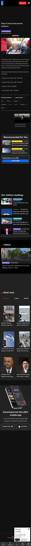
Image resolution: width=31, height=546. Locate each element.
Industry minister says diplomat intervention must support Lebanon (21, 232)
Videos (7, 245)
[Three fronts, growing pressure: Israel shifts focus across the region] (7, 341)
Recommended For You (16, 137)
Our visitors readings (12, 195)
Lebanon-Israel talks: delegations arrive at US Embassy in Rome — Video (15, 267)
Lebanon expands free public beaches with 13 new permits (23, 324)
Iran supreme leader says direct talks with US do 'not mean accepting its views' (21, 223)
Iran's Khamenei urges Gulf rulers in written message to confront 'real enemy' (23, 376)
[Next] (29, 258)
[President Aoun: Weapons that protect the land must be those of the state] (7, 367)
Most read (8, 293)
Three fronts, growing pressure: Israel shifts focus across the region (20, 152)
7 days (16, 298)
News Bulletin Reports (17, 141)
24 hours (6, 298)
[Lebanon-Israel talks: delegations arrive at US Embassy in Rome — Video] (16, 258)
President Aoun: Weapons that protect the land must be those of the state (7, 376)
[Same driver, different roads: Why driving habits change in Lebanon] (23, 341)
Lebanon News (17, 229)
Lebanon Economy (18, 199)
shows (22, 544)
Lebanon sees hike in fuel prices (20, 204)
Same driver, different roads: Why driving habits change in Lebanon (20, 144)
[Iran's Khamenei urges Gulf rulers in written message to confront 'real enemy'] (23, 367)
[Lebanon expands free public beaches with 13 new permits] (23, 316)
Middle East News (17, 218)
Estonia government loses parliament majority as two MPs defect (21, 213)
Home (3, 544)
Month (26, 298)
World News (16, 209)
